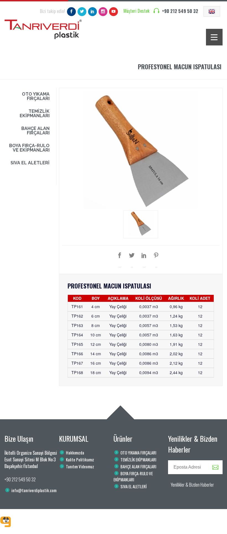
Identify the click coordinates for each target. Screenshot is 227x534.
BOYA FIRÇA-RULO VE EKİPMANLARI (29, 148)
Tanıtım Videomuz (80, 466)
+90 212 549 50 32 (180, 11)
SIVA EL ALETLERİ (30, 162)
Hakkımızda (75, 452)
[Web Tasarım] (5, 522)
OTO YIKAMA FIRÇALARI (36, 96)
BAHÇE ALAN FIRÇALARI (35, 131)
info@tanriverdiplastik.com (33, 490)
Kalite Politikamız (80, 459)
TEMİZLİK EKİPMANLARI (35, 113)
